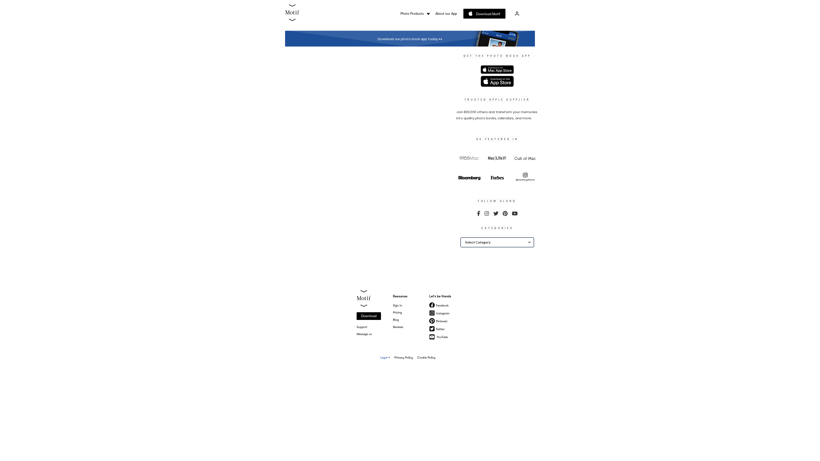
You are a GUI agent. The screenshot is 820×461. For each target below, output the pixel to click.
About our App (446, 14)
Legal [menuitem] (384, 357)
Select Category (478, 242)
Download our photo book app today (410, 39)
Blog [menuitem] (396, 319)
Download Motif (487, 14)
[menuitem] (478, 214)
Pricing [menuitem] (397, 312)
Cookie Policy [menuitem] (426, 357)
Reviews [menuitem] (398, 327)
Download (368, 316)
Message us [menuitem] (364, 334)
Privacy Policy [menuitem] (403, 357)
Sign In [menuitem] (397, 305)
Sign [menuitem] (517, 14)
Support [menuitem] (362, 327)
